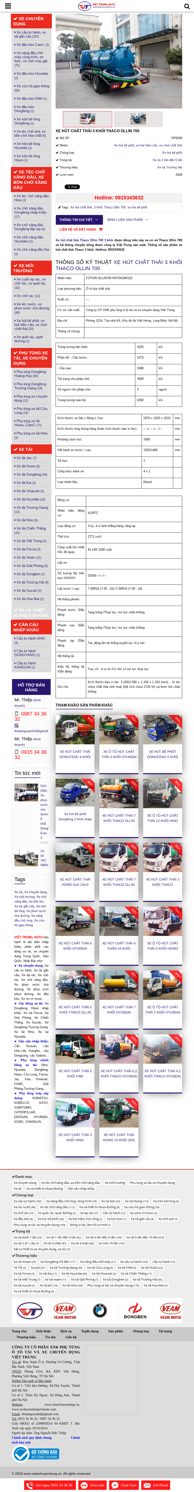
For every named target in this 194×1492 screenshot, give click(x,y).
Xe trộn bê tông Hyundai (27, 146)
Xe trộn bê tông (166, 1201)
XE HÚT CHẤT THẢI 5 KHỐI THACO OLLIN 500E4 (75, 1012)
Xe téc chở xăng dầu (57, 1207)
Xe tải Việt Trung (31, 541)
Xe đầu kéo (23, 1219)
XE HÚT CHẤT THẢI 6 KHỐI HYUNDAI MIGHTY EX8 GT (75, 948)
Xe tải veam (55, 1279)
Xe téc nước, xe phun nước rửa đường (31, 308)
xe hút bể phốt (137, 207)
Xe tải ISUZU (152, 1267)
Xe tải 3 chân (55, 1243)
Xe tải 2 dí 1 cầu (26, 1243)
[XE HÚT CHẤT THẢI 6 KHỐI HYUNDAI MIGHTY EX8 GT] (75, 921)
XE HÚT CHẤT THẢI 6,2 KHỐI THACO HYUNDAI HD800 (119, 1076)
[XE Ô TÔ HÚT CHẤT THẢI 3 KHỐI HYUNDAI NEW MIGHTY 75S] (118, 729)
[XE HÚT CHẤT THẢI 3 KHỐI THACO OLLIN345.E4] (162, 857)
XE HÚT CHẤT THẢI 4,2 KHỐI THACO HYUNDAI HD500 (163, 1076)
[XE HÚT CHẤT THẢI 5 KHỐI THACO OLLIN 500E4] (75, 985)
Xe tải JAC (48, 1285)
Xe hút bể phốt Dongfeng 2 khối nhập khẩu (75, 819)
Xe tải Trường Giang (31, 509)
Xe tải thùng (136, 1201)
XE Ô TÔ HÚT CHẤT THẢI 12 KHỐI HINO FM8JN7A (162, 821)
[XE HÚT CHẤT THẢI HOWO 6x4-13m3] (75, 857)
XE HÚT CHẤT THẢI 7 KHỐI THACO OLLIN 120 (119, 821)
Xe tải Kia (26, 483)
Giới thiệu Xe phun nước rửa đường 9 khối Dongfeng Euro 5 (44, 812)
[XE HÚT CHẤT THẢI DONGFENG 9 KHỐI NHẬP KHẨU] (75, 729)
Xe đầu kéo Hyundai (31, 75)
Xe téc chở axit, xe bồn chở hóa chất (30, 133)
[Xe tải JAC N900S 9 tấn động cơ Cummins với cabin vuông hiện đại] (26, 857)
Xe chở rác (28, 296)
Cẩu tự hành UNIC (29, 640)
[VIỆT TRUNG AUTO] (97, 5)
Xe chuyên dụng (28, 21)
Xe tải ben (110, 1201)
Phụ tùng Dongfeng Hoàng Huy (30, 374)
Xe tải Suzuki (28, 590)
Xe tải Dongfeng (31, 474)
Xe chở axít (168, 1219)
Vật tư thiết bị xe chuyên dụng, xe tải (42, 1249)
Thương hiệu (26, 1337)
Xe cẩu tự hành (27, 1201)
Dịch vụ (66, 1331)
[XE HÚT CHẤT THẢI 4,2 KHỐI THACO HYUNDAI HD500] (162, 1049)
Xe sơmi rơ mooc (143, 1213)
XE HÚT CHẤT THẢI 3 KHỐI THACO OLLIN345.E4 (162, 885)
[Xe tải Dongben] (136, 1310)
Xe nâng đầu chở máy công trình (71, 1201)
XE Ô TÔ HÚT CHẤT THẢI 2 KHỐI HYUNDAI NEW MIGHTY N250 (162, 1012)
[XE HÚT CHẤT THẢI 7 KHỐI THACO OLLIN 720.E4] (118, 857)
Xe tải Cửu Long (100, 1267)
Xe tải (25, 449)
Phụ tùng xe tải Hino (31, 435)
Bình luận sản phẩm (125, 220)
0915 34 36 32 (27, 1419)
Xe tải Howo (28, 466)
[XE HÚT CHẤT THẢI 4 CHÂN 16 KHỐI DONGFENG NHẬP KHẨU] (118, 921)
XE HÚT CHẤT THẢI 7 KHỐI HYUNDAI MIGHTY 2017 (119, 1012)
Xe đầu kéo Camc (32, 45)
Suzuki (38, 1267)
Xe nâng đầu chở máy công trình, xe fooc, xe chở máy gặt (30, 59)
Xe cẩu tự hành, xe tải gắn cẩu (30, 34)
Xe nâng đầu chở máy (97, 1261)
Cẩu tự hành (114, 1213)
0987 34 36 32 (50, 1419)
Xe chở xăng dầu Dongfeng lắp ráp (29, 227)
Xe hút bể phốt (172, 152)
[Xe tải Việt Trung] (29, 1310)
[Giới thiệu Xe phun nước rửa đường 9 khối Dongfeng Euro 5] (26, 792)
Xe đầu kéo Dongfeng (24, 109)
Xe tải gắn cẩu (142, 1219)
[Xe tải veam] (65, 1310)
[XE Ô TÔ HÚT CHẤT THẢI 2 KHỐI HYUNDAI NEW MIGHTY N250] (162, 985)
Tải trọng (165, 1331)
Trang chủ (19, 1331)
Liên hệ (71, 1337)
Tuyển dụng (90, 1331)
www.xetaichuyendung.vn (61, 1404)
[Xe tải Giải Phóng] (100, 1310)
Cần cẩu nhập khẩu (26, 627)
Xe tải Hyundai (30, 499)
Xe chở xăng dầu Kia (31, 251)
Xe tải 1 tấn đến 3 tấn (63, 1237)
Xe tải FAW (127, 1267)
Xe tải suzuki (24, 1285)
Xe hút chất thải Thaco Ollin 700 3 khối (84, 240)
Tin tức (50, 1337)
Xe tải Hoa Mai (30, 599)
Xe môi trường (23, 268)
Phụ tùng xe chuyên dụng (30, 398)
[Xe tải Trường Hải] (171, 1310)
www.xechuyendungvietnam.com (34, 1409)
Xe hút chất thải (81, 207)
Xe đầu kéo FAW (31, 99)
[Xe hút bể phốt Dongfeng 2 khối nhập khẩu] (75, 793)
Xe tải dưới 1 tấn (28, 1237)
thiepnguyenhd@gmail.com (34, 731)
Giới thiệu (43, 1331)
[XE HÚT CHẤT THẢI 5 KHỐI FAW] (75, 1049)
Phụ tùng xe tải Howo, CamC (28, 423)
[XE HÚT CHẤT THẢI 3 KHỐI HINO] (75, 1113)
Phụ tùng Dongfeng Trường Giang (30, 386)
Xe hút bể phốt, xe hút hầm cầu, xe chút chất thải (30, 325)
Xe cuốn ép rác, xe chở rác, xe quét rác (30, 283)
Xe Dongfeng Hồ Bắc (57, 1261)
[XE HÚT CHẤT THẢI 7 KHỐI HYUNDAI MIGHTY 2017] (118, 985)
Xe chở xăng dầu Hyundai (28, 239)
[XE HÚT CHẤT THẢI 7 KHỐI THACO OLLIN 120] (118, 793)
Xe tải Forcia (28, 549)
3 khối (98, 207)
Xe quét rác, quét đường (28, 339)
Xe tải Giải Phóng (32, 566)
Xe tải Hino (27, 520)
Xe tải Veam (28, 557)
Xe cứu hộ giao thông (31, 88)
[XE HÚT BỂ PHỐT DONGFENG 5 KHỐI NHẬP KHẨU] (162, 729)
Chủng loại (141, 1331)
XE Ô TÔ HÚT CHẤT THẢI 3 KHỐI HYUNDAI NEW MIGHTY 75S (119, 757)
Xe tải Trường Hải (32, 582)
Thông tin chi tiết (76, 220)
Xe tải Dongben (30, 574)
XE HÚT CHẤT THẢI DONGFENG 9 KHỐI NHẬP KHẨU (75, 757)
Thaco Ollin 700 (115, 207)
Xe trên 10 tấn (111, 1243)
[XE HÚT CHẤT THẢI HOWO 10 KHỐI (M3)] (118, 1113)
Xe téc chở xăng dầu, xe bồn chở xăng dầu (30, 180)
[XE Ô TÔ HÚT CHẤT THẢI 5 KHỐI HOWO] (162, 921)
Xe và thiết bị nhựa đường (31, 613)
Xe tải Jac (26, 458)
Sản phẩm (115, 1331)
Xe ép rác (89, 1213)
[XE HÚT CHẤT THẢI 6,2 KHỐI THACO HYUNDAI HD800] (118, 1049)
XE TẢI (20, 1267)
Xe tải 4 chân (82, 1243)
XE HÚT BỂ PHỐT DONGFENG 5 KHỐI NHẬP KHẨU (162, 757)
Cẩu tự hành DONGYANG (27, 653)
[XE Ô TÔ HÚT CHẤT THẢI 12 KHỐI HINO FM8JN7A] (162, 793)
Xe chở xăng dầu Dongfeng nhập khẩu (30, 212)
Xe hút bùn (116, 1219)
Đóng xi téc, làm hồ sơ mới (90, 1225)
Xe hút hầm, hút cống (85, 1219)
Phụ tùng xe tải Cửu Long (30, 411)
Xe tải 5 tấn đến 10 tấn (145, 1237)
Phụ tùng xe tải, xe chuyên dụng (30, 358)
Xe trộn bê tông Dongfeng (27, 121)
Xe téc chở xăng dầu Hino (31, 198)
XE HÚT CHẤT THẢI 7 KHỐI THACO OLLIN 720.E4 (119, 885)
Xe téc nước (24, 1207)
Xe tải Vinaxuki (30, 491)
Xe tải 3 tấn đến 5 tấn (167, 160)
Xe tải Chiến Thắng (30, 530)
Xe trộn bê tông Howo (27, 158)
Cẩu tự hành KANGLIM (25, 665)
